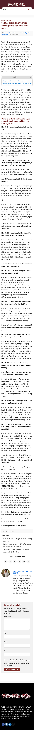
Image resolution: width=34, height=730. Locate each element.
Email (6, 642)
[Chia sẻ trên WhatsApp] (6, 561)
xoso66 (8, 687)
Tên (5, 633)
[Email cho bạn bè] (19, 561)
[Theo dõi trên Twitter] (10, 724)
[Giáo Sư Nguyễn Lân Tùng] (5, 573)
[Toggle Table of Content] (29, 77)
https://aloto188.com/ (20, 690)
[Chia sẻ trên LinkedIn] (28, 561)
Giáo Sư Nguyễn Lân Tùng (22, 572)
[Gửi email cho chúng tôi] (13, 724)
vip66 (15, 687)
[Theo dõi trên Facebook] (3, 724)
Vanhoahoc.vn (13, 33)
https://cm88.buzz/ (24, 687)
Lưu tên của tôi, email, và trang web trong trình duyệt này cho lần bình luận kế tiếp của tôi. (17, 662)
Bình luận (7, 616)
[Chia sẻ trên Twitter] (15, 561)
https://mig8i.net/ (6, 690)
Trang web (7, 651)
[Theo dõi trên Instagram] (6, 724)
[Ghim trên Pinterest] (24, 561)
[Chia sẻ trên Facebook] (10, 561)
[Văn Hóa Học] (17, 4)
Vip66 (2, 687)
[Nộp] (29, 9)
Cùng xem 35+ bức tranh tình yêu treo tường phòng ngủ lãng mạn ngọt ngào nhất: (17, 82)
